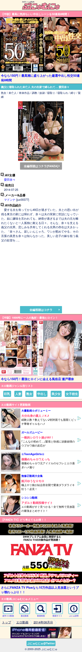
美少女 (56, 394)
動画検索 (41, 615)
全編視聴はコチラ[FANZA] (41, 166)
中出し (42, 394)
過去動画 (24, 615)
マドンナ (9, 199)
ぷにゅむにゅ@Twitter (41, 643)
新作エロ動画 (8, 615)
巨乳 (7, 394)
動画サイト (57, 615)
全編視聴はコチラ (41, 310)
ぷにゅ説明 (74, 615)
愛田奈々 (9, 179)
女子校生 (72, 394)
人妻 (18, 394)
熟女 (29, 394)
